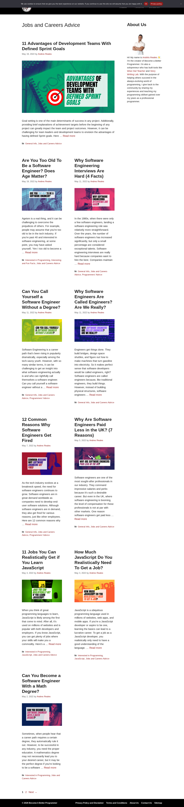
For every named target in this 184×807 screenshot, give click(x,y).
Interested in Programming (37, 260)
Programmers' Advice (92, 274)
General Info (31, 143)
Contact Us (146, 803)
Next (33, 792)
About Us (134, 803)
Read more (69, 135)
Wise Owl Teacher (136, 71)
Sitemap (158, 803)
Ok (146, 4)
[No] (181, 4)
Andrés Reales (149, 57)
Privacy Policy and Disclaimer (89, 803)
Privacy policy (156, 4)
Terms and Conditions (116, 803)
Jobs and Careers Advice (50, 143)
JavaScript (27, 655)
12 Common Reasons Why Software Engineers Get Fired (36, 430)
